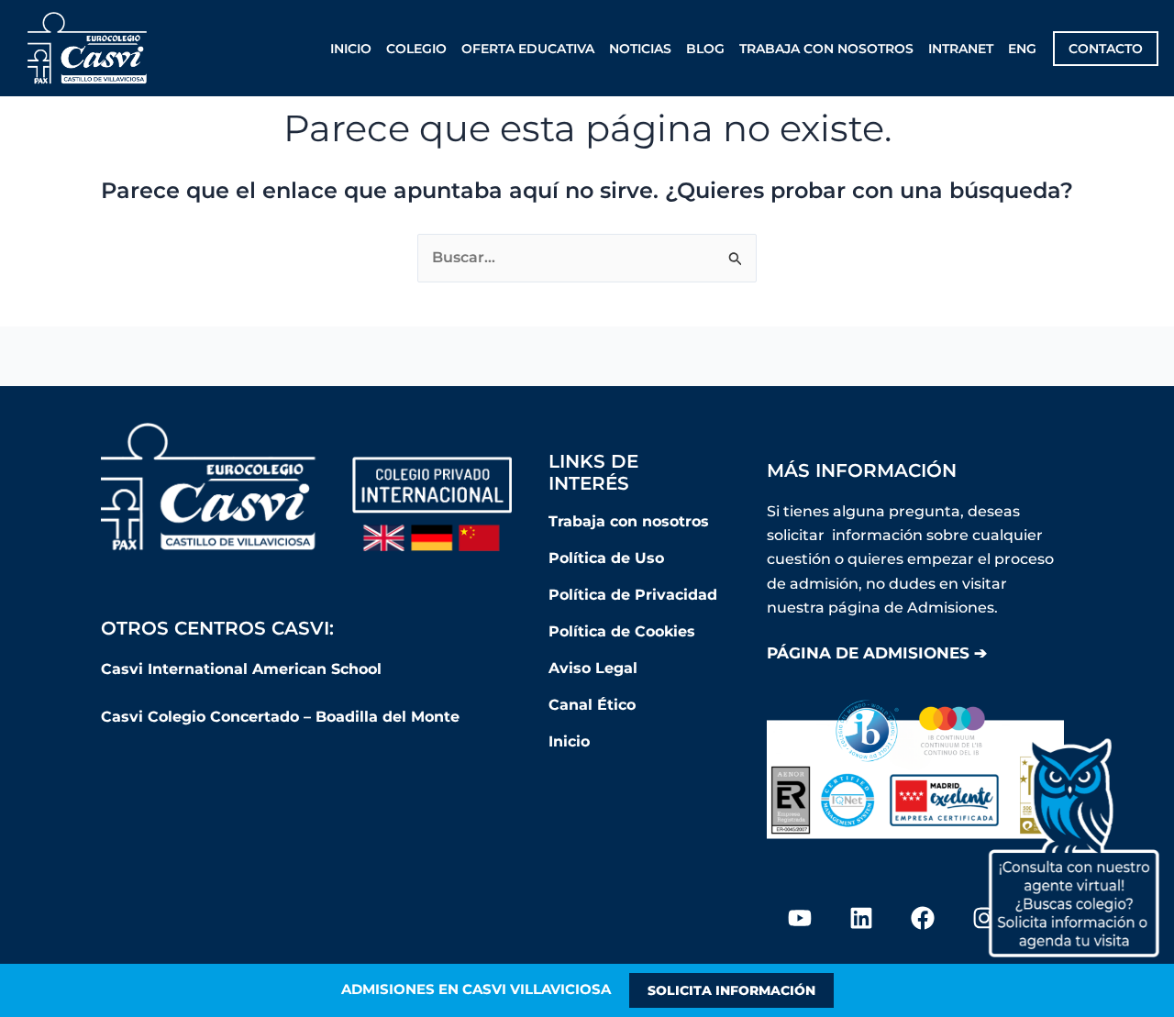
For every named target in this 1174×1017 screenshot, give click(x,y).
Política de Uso (606, 558)
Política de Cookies (621, 631)
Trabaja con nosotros (826, 48)
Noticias (640, 48)
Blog (705, 48)
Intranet (960, 48)
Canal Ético (592, 704)
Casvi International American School (243, 669)
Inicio (350, 48)
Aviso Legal (592, 668)
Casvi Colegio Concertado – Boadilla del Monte (280, 716)
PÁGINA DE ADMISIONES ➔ (877, 653)
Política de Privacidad (632, 594)
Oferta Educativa (527, 48)
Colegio (416, 48)
